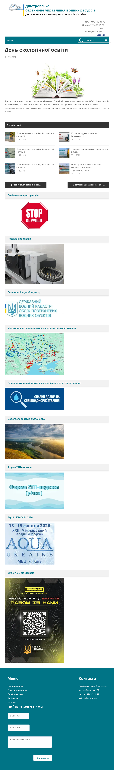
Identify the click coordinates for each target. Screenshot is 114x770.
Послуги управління (17, 690)
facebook (100, 35)
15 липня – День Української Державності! (85, 134)
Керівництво (13, 698)
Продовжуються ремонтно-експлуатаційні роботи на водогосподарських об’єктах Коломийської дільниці (28, 185)
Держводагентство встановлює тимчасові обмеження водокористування (86, 167)
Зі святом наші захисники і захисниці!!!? (91, 185)
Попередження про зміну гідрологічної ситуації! (35, 134)
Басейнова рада (15, 694)
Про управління (15, 686)
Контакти (12, 702)
